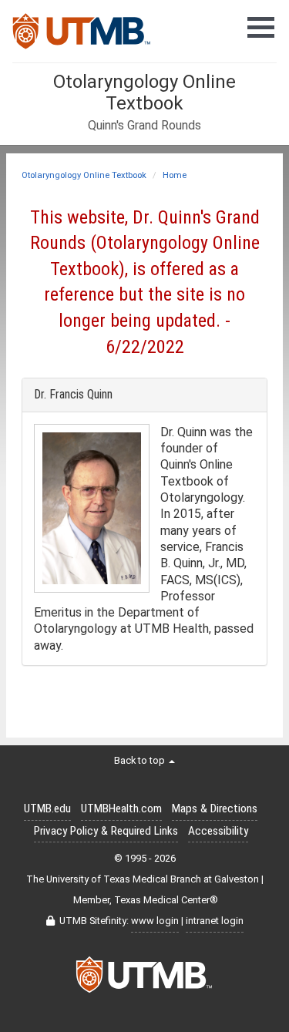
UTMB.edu (47, 808)
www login (155, 920)
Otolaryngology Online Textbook (84, 175)
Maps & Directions (214, 808)
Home (175, 175)
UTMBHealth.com (121, 808)
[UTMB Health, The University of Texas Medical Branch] (145, 979)
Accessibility (218, 831)
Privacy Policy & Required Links (106, 831)
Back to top (140, 760)
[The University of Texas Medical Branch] (81, 35)
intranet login (215, 920)
